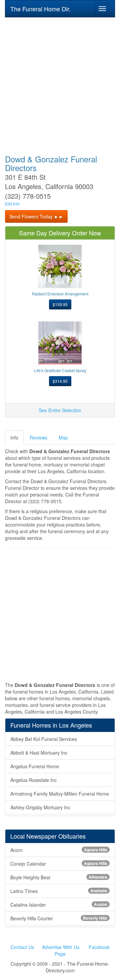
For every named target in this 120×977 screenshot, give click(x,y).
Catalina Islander (58, 904)
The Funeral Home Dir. (40, 8)
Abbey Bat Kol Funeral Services (43, 739)
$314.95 (60, 381)
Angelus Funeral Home (34, 766)
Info (14, 437)
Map (63, 437)
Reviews (38, 437)
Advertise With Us (60, 947)
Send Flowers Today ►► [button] (36, 216)
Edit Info (12, 203)
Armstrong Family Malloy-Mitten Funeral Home (59, 793)
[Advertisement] (60, 81)
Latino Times (58, 891)
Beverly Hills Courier (58, 918)
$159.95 (60, 304)
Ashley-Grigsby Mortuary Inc (40, 807)
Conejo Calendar (58, 863)
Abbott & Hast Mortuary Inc (38, 752)
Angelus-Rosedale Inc (33, 780)
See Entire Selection (60, 410)
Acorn (58, 850)
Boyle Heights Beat (58, 877)
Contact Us (22, 947)
